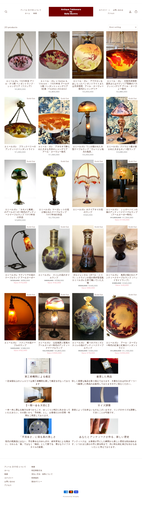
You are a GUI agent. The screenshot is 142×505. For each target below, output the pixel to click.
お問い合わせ (118, 10)
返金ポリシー (37, 481)
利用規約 (35, 478)
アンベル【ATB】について (31, 10)
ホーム (27, 13)
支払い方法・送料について (42, 474)
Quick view (20, 76)
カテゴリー (103, 10)
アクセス (111, 13)
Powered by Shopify (71, 496)
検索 (35, 13)
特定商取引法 (37, 470)
